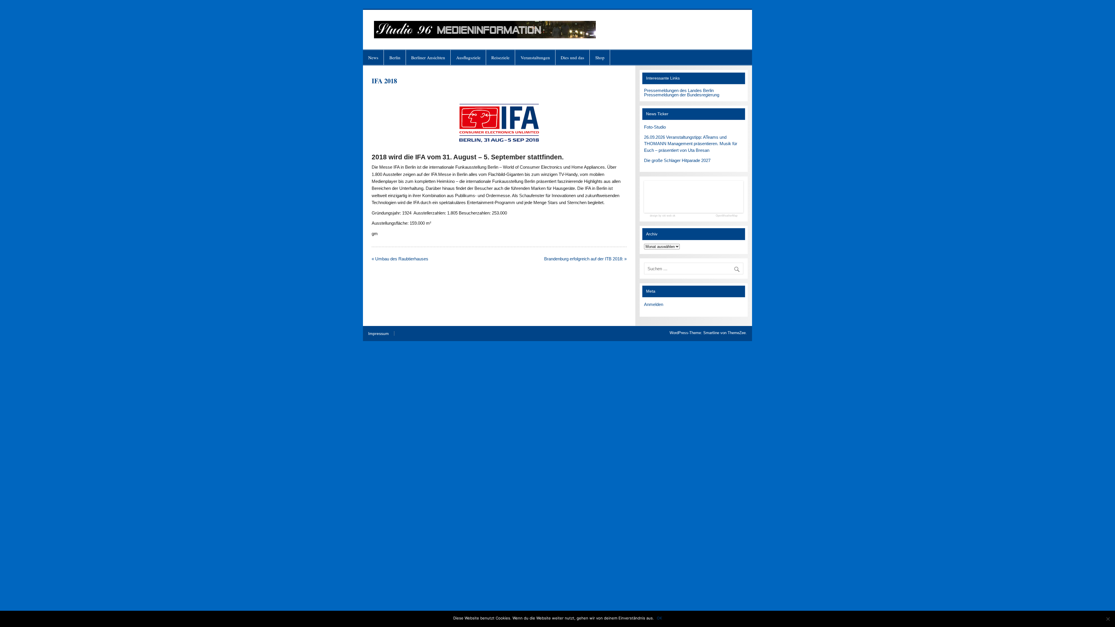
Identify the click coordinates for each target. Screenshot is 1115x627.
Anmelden (653, 304)
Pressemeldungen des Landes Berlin (679, 90)
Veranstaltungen (535, 57)
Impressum (378, 334)
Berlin (394, 57)
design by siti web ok (662, 216)
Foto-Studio (655, 127)
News (373, 57)
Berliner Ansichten (428, 57)
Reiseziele (500, 57)
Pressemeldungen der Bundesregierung (681, 94)
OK (659, 618)
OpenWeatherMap (727, 216)
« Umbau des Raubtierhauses (400, 258)
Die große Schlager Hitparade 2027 (677, 160)
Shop (600, 57)
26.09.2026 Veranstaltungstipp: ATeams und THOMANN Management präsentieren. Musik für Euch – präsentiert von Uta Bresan (690, 144)
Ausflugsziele (468, 57)
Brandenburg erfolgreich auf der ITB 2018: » (585, 258)
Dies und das (572, 57)
